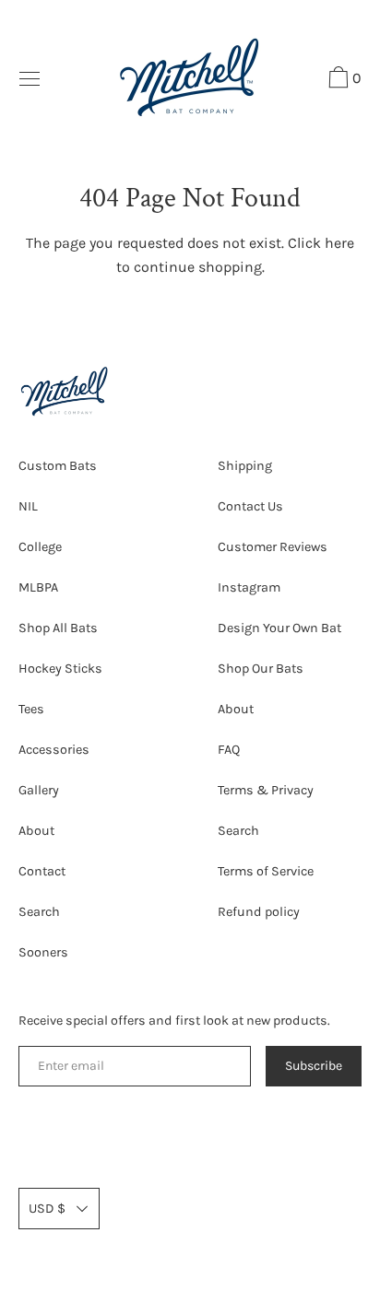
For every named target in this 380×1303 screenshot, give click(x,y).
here (339, 243)
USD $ (47, 1208)
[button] (343, 80)
